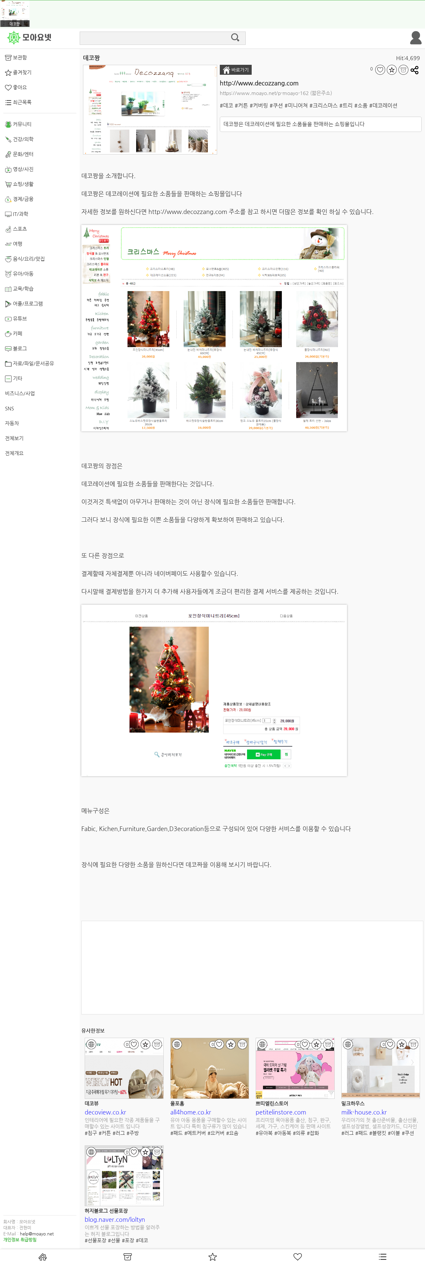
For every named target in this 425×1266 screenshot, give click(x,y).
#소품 (361, 105)
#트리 (346, 105)
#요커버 (216, 1133)
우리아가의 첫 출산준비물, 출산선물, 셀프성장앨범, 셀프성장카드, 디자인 (379, 1123)
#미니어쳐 (296, 105)
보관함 (19, 57)
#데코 (226, 105)
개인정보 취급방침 (20, 1239)
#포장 (128, 1240)
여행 (17, 244)
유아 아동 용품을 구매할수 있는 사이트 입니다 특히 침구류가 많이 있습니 (208, 1123)
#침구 (91, 1133)
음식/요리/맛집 (28, 259)
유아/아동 (23, 273)
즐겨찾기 (22, 72)
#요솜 (232, 1133)
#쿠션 (276, 105)
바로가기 (239, 69)
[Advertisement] (252, 967)
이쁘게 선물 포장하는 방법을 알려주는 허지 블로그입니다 (122, 1230)
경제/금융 (23, 199)
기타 (17, 378)
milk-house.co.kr (364, 1111)
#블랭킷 (377, 1133)
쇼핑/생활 (23, 184)
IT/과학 (20, 214)
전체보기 (14, 438)
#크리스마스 (323, 105)
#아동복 (282, 1133)
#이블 (394, 1133)
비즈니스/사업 (20, 393)
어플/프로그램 (27, 303)
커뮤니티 (22, 124)
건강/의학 (23, 139)
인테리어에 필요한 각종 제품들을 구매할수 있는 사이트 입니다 (122, 1123)
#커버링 (259, 105)
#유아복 (264, 1133)
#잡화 (313, 1133)
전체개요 (14, 453)
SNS (9, 408)
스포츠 (19, 229)
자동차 (12, 423)
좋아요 (19, 87)
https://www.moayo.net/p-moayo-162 (264, 93)
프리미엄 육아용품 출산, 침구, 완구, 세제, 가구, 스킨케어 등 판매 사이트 (293, 1123)
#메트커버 (195, 1133)
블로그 (19, 348)
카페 (17, 333)
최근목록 (22, 102)
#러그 (119, 1133)
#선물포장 (95, 1240)
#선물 (114, 1240)
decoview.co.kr (105, 1111)
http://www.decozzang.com (259, 82)
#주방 (133, 1133)
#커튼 (241, 105)
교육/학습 (23, 288)
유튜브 (19, 318)
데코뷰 (92, 1103)
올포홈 (177, 1103)
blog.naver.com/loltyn (115, 1219)
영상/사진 (23, 169)
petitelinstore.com (281, 1111)
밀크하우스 (353, 1103)
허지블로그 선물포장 (106, 1210)
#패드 (176, 1133)
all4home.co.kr (190, 1111)
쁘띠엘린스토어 (272, 1103)
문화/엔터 (23, 154)
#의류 (299, 1133)
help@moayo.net (37, 1233)
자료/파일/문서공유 (33, 363)
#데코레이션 (383, 105)
